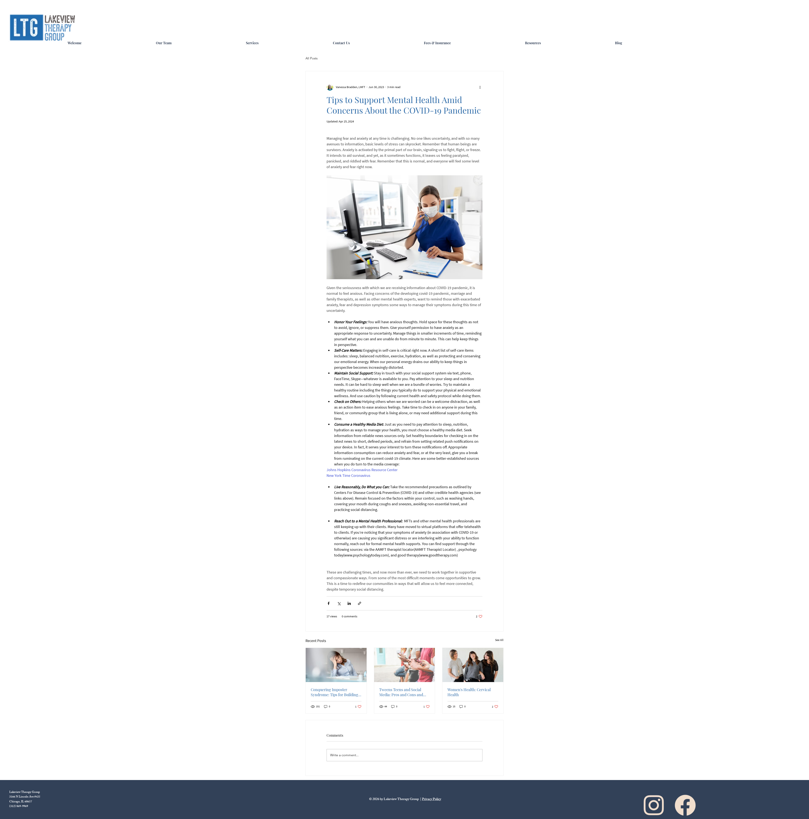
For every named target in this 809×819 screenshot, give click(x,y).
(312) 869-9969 (18, 806)
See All (499, 640)
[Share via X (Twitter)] (339, 603)
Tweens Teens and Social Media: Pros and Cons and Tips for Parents (401, 692)
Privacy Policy (431, 799)
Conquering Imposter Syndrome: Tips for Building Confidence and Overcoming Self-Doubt (335, 692)
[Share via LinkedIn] (349, 603)
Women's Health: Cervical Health (469, 692)
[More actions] (479, 87)
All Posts (311, 58)
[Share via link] (360, 603)
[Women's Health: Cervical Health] (472, 665)
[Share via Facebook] (329, 603)
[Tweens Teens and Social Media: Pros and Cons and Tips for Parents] (404, 665)
